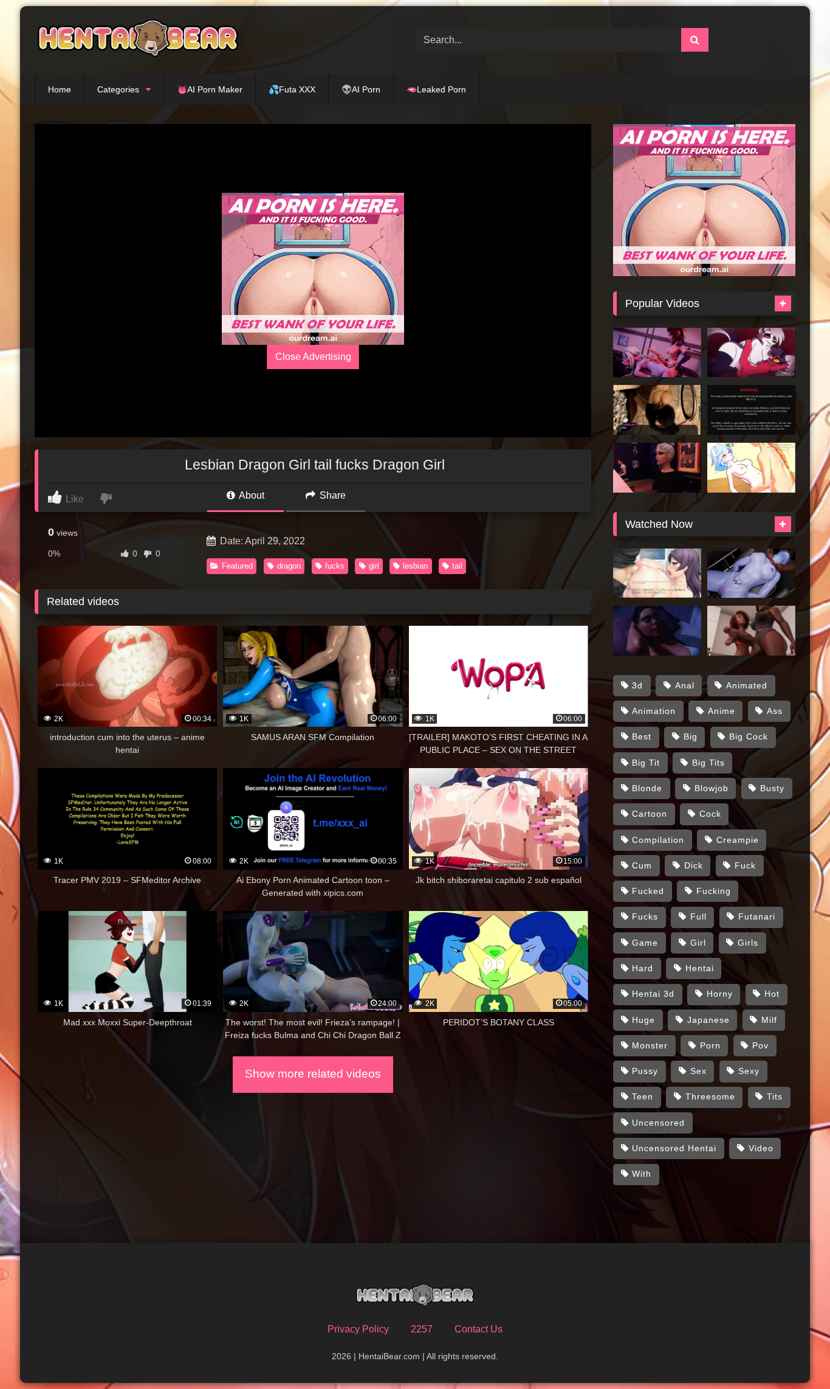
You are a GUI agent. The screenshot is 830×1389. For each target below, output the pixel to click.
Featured (237, 565)
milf (769, 1020)
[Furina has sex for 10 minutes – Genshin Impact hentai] (751, 468)
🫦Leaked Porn (436, 89)
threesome (710, 1096)
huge (643, 1020)
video (761, 1148)
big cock (748, 736)
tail (457, 565)
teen (642, 1096)
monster (650, 1045)
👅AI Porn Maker (209, 89)
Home (59, 89)
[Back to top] (792, 1353)
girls (748, 942)
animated (746, 685)
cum (642, 865)
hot (772, 994)
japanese (708, 1020)
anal (685, 685)
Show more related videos (313, 1073)
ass (775, 711)
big (691, 736)
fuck (745, 865)
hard (642, 968)
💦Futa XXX (292, 89)
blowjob (712, 788)
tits (775, 1096)
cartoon (649, 814)
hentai (699, 968)
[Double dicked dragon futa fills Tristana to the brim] (657, 353)
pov (760, 1045)
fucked (648, 891)
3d (637, 685)
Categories (118, 89)
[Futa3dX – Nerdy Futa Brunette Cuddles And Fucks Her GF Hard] (657, 631)
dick (693, 865)
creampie (737, 840)
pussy (645, 1071)
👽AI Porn (360, 89)
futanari (756, 916)
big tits (708, 762)
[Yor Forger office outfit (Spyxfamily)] (751, 410)
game (645, 942)
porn (710, 1045)
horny (720, 994)
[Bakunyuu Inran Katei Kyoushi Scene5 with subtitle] (657, 573)
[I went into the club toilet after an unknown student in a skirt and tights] (657, 468)
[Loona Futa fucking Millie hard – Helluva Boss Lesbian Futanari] (751, 353)
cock (710, 814)
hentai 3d (653, 994)
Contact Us (478, 1329)
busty (772, 788)
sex (698, 1071)
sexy (749, 1071)
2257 (422, 1329)
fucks (335, 565)
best (641, 736)
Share (331, 495)
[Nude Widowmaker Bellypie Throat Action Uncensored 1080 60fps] (751, 573)
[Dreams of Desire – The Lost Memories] (657, 410)
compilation (658, 840)
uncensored (658, 1122)
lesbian (415, 565)
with (641, 1174)
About (250, 495)
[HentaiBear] (138, 40)
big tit (646, 762)
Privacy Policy (358, 1329)
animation (654, 711)
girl (374, 565)
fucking (713, 891)
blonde (647, 788)
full (698, 916)
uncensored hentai (674, 1148)
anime (721, 711)
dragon (289, 565)
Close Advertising (313, 357)
